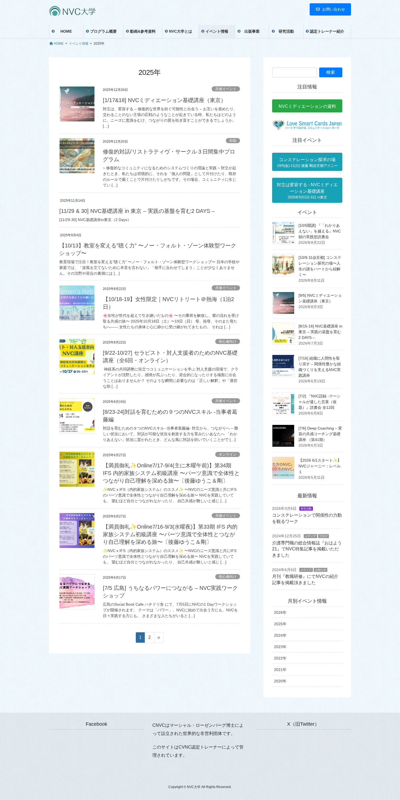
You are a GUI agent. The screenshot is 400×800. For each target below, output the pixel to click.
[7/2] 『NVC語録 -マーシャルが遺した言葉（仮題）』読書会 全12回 (319, 402)
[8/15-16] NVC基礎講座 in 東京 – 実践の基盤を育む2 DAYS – (320, 332)
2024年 (280, 635)
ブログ (323, 536)
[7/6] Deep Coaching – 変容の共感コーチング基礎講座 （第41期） (320, 434)
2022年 (280, 658)
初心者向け (227, 341)
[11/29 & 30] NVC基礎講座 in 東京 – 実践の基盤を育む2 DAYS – (137, 211)
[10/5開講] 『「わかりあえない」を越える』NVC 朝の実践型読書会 (320, 231)
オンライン (227, 454)
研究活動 (306, 508)
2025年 (280, 624)
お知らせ (320, 569)
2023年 (280, 647)
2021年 (280, 669)
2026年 (280, 612)
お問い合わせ (333, 9)
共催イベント (225, 89)
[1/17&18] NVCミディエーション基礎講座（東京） (164, 100)
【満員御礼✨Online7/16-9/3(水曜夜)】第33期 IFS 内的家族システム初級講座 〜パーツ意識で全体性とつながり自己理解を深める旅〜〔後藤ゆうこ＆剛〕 (170, 534)
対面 (232, 141)
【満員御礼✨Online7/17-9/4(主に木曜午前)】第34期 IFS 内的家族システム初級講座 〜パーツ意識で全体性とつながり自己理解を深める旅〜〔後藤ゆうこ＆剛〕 (171, 473)
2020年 (280, 681)
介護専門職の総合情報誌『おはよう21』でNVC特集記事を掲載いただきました (307, 549)
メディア (310, 536)
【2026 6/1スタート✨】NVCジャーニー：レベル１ (320, 466)
